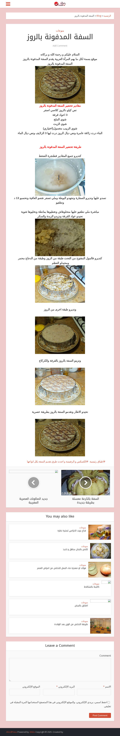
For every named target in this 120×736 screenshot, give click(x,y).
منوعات (60, 30)
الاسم (107, 686)
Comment (105, 655)
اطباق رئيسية (96, 461)
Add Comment (60, 45)
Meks (32, 732)
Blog (98, 15)
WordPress (11, 732)
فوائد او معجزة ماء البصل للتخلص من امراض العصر (61, 568)
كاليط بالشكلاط (91, 587)
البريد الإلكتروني (65, 686)
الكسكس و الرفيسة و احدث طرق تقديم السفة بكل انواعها (56, 461)
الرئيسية (107, 15)
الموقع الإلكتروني (31, 686)
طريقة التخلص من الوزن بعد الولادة (71, 624)
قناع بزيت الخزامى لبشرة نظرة (72, 531)
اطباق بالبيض (81, 606)
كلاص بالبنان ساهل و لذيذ (75, 549)
